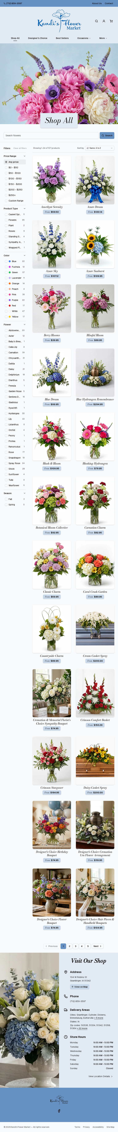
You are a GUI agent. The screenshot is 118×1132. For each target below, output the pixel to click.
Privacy (86, 1127)
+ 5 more (98, 1017)
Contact (109, 3)
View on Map (81, 986)
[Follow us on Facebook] (59, 1111)
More (102, 38)
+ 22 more (82, 1028)
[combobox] (99, 148)
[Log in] (104, 21)
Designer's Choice (37, 38)
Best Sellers (62, 38)
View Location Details (99, 1076)
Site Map (110, 1127)
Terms (77, 1127)
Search (108, 135)
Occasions (82, 38)
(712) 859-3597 (14, 3)
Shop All (15, 38)
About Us (97, 3)
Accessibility (98, 1127)
